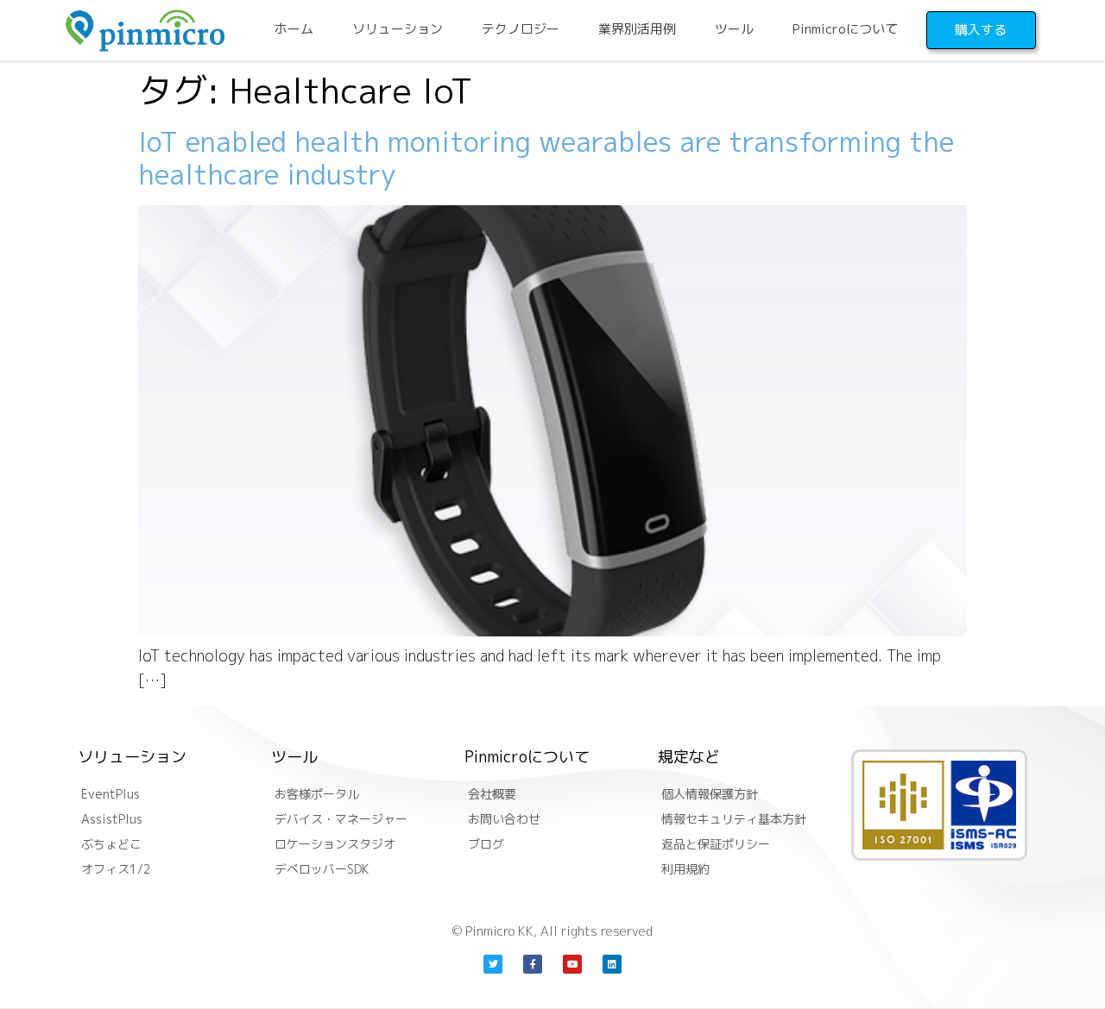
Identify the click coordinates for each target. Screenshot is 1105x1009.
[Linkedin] (612, 964)
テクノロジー (520, 29)
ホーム (294, 29)
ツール (734, 29)
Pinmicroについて (845, 29)
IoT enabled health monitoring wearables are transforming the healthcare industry (546, 157)
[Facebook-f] (532, 964)
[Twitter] (492, 964)
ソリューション (397, 29)
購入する (981, 30)
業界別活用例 (637, 29)
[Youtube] (572, 964)
